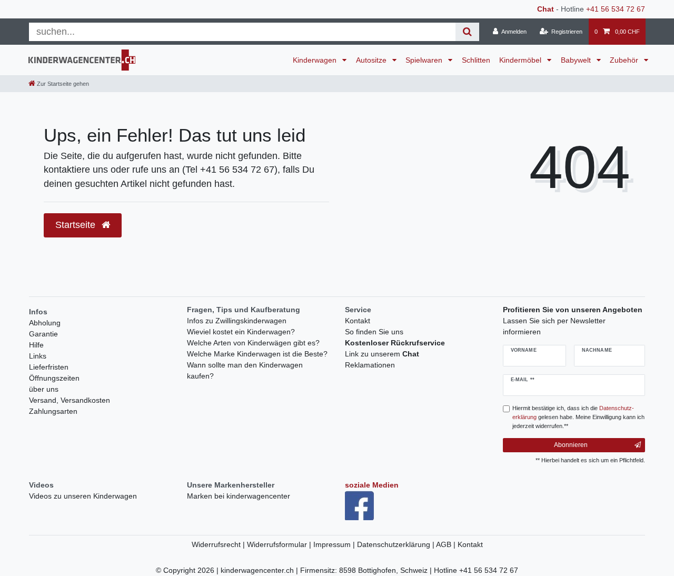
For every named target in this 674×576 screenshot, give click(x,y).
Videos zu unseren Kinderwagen (83, 496)
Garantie (43, 334)
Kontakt (357, 320)
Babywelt (577, 60)
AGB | (447, 544)
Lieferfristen (48, 367)
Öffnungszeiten (54, 378)
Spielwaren (424, 60)
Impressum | (335, 544)
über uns (43, 389)
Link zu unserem (382, 354)
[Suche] (467, 32)
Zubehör (625, 60)
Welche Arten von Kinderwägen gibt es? (253, 343)
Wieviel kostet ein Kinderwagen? (241, 331)
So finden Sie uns (374, 331)
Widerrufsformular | (280, 544)
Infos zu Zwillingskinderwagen (236, 320)
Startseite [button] (76, 225)
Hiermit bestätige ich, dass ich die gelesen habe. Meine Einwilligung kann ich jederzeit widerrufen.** (578, 417)
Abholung (45, 323)
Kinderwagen (316, 60)
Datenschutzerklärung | (396, 544)
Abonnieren (571, 445)
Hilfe (36, 345)
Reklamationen (370, 365)
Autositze (372, 60)
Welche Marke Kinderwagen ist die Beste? (257, 354)
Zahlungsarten (53, 411)
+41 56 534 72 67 (615, 9)
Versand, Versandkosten (69, 400)
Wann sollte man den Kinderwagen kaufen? (245, 370)
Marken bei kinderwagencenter (238, 496)
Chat (545, 9)
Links (37, 356)
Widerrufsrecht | (219, 544)
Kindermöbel (521, 60)
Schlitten (476, 60)
